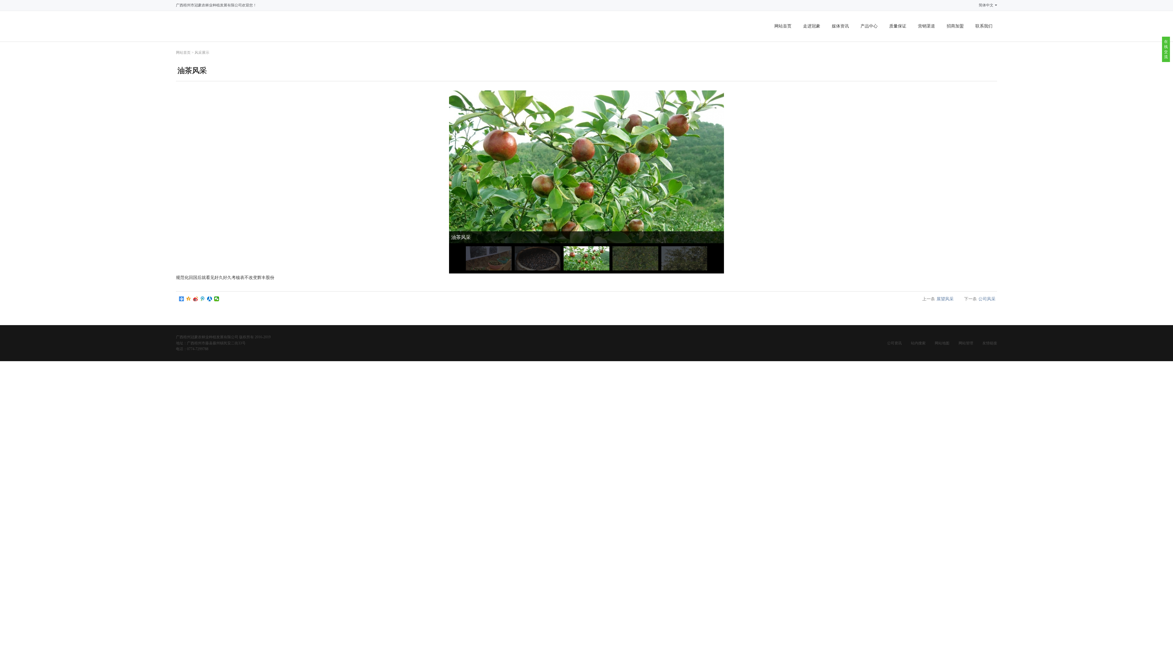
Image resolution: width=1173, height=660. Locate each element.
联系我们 (983, 26)
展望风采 (945, 299)
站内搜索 (918, 343)
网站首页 (782, 26)
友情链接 (989, 343)
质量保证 (897, 26)
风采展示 (202, 52)
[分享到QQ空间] (188, 298)
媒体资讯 (840, 26)
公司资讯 (894, 343)
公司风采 (987, 299)
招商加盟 (955, 26)
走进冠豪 (811, 26)
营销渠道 (926, 26)
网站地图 (942, 343)
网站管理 (966, 343)
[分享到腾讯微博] (202, 298)
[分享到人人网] (209, 298)
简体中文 (986, 5)
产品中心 (869, 26)
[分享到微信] (216, 298)
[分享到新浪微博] (195, 298)
